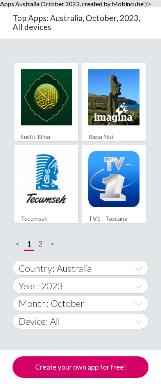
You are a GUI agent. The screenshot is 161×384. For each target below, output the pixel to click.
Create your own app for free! (80, 367)
